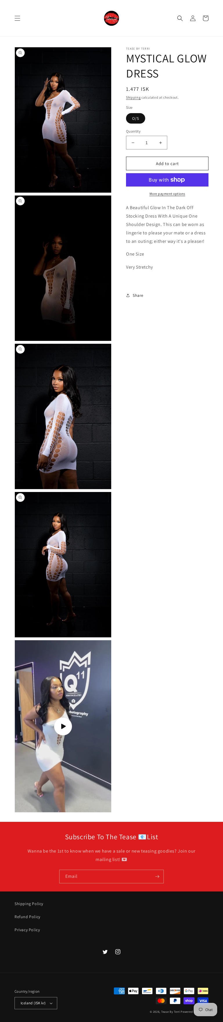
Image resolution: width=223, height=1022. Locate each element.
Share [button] (138, 295)
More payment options (167, 193)
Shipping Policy (29, 903)
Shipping (133, 97)
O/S (135, 118)
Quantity (133, 131)
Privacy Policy (27, 929)
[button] (17, 18)
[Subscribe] (157, 876)
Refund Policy (27, 916)
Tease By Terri (170, 1012)
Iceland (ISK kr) (33, 1003)
